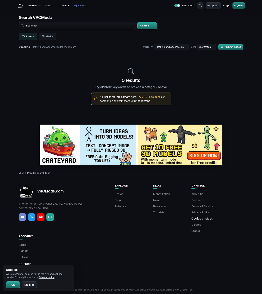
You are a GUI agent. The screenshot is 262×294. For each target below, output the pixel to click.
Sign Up (24, 251)
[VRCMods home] (20, 5)
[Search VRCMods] (200, 5)
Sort (193, 46)
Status (195, 231)
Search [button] (32, 5)
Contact (196, 200)
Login (226, 5)
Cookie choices (202, 218)
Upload (215, 5)
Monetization (161, 194)
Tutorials (64, 5)
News (157, 200)
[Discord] (22, 217)
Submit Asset (233, 46)
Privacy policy (46, 277)
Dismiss (29, 284)
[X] (31, 217)
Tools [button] (47, 5)
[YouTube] (40, 217)
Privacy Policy (200, 212)
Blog (118, 200)
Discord (83, 5)
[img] (131, 145)
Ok (13, 284)
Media (49, 36)
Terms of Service (202, 206)
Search (119, 194)
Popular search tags (38, 173)
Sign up (238, 5)
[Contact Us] (50, 217)
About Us (197, 194)
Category (148, 46)
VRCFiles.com (151, 97)
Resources (160, 206)
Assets (30, 36)
